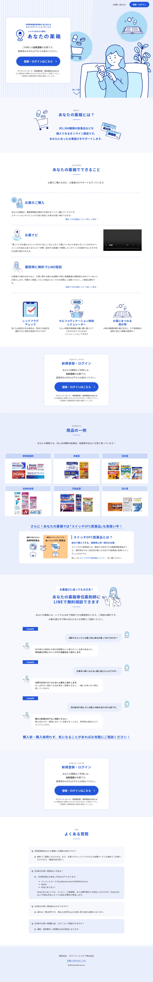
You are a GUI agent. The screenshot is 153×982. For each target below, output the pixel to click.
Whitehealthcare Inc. (77, 965)
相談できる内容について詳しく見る (81, 286)
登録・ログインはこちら (38, 61)
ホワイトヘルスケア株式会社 (81, 955)
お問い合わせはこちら (76, 960)
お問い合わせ (119, 4)
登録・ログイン (139, 4)
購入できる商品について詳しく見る (81, 219)
